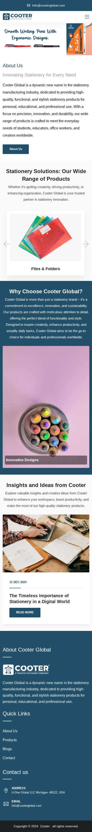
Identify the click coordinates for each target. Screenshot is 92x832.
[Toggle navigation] (87, 17)
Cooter (45, 826)
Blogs (7, 749)
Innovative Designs (22, 460)
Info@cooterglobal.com (48, 5)
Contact (9, 758)
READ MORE (25, 612)
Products (10, 740)
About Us (15, 149)
